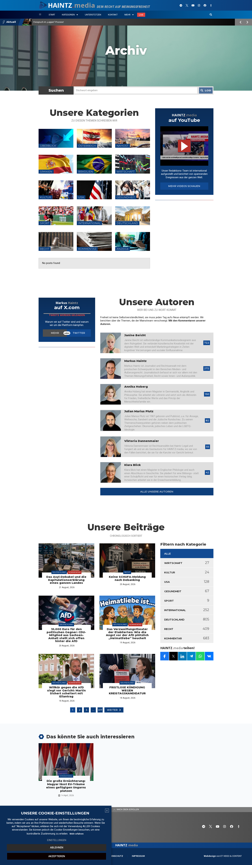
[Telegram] (180, 5)
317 (100, 709)
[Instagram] (198, 5)
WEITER (112, 709)
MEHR (55, 332)
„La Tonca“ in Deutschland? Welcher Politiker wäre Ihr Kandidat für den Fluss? (69, 22)
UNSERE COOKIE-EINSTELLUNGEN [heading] (55, 813)
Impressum (138, 856)
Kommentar (74, 572)
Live (141, 15)
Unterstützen (93, 14)
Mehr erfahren (76, 834)
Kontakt (113, 14)
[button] (210, 14)
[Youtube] (192, 5)
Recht (127, 572)
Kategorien (68, 14)
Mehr (127, 14)
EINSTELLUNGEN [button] (56, 840)
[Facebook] (204, 5)
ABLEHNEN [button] (56, 847)
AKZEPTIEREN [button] (56, 856)
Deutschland (59, 572)
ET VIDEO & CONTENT (231, 856)
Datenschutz (115, 856)
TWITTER (79, 332)
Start (52, 14)
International (66, 776)
